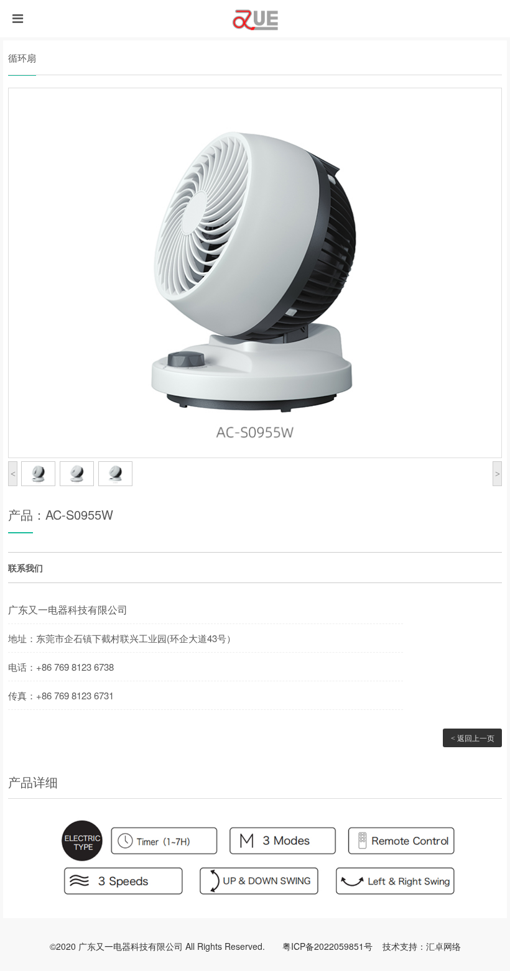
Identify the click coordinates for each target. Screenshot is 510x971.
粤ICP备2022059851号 (327, 946)
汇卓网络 (443, 946)
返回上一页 (472, 737)
